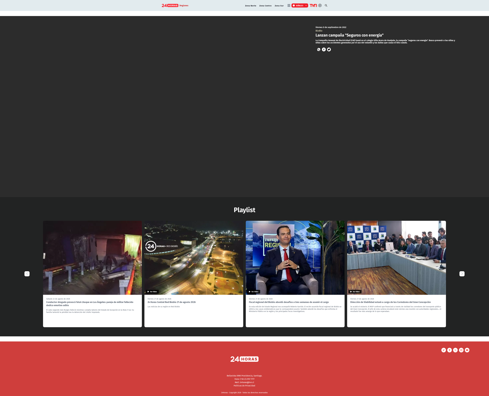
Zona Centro (265, 5)
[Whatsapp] (319, 49)
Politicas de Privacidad (244, 385)
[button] (462, 273)
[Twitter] (329, 49)
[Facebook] (324, 49)
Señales (299, 5)
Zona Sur (279, 5)
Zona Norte (250, 5)
